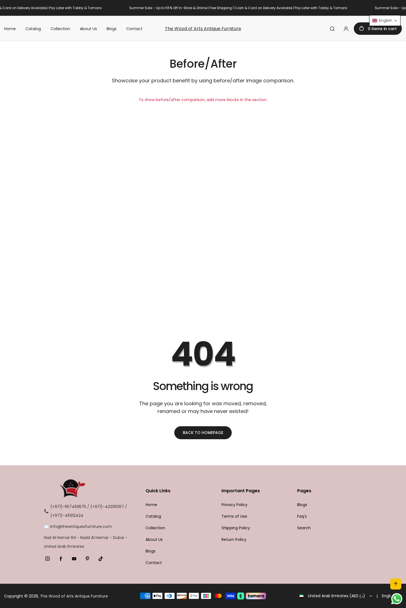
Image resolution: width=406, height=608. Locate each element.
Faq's (302, 516)
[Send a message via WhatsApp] (396, 598)
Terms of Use (234, 516)
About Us (88, 28)
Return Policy (234, 539)
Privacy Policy (234, 504)
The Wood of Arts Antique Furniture (203, 28)
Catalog (33, 28)
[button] (385, 20)
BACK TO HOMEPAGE (203, 432)
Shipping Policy (236, 528)
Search (304, 528)
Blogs (112, 28)
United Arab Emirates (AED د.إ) (336, 596)
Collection (60, 28)
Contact (134, 28)
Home (10, 28)
